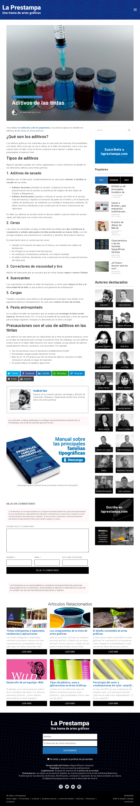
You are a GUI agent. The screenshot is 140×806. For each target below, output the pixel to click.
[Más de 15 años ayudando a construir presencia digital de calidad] (114, 535)
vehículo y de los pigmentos (35, 128)
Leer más (27, 652)
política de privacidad (88, 771)
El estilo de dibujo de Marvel (117, 225)
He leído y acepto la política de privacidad (71, 759)
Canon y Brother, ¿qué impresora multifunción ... (119, 207)
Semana (114, 180)
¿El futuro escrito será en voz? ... (119, 265)
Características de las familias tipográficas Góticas (119, 246)
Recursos (90, 799)
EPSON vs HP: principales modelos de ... (119, 189)
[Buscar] (129, 130)
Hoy (101, 180)
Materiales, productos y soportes (27, 97)
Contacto (10, 802)
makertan (27, 112)
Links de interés (66, 799)
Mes (127, 180)
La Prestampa (117, 195)
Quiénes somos (49, 799)
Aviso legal (11, 799)
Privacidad (24, 799)
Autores (80, 799)
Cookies (35, 799)
